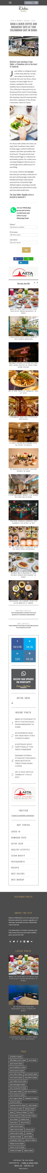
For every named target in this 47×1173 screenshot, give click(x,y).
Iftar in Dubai (25, 1123)
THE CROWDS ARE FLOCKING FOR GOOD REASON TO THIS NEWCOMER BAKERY (23, 612)
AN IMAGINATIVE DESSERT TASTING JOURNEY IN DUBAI (23, 470)
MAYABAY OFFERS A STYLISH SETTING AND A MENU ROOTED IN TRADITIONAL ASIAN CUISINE (23, 365)
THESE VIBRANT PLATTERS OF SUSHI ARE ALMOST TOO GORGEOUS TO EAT (23, 625)
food (31, 1112)
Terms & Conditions (29, 1163)
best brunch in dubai (17, 1071)
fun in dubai (14, 1119)
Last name (13, 240)
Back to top (23, 1168)
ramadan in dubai (15, 1136)
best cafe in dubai (16, 1074)
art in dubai (32, 1060)
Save (26, 250)
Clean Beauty (18, 855)
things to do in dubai (17, 1143)
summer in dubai (30, 1140)
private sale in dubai (16, 1133)
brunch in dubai (15, 1102)
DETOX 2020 (17, 843)
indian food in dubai (16, 1126)
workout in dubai (15, 1150)
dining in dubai (30, 1109)
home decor (14, 1123)
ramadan (29, 1133)
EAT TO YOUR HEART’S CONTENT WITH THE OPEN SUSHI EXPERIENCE (23, 548)
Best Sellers (18, 873)
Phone (12, 224)
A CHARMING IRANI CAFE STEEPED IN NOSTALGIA (23, 418)
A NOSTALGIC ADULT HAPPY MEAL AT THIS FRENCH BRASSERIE (23, 338)
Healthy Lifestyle (20, 849)
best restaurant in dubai (18, 1088)
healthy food (24, 1119)
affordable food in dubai (18, 1060)
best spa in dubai (30, 1091)
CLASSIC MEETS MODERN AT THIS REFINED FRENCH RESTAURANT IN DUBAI (23, 575)
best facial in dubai (31, 1074)
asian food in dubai (16, 1064)
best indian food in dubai (18, 1081)
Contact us (29, 1165)
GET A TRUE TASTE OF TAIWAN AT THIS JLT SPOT (23, 392)
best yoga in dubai (16, 1098)
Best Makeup (17, 879)
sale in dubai (28, 1136)
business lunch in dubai (18, 1105)
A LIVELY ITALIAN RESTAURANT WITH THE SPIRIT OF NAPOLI (23, 444)
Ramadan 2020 (18, 837)
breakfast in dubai (31, 1098)
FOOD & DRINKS (16, 21)
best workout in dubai (17, 1095)
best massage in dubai (17, 1084)
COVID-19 (16, 831)
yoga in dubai (28, 1150)
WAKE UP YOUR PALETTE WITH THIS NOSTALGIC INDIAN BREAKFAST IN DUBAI (23, 311)
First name (14, 232)
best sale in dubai (16, 1091)
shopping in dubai (16, 1140)
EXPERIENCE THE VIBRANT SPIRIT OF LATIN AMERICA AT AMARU (23, 602)
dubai (12, 1112)
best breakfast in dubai (17, 1067)
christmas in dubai (16, 1109)
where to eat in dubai (17, 1147)
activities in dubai (16, 1057)
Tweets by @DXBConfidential (22, 815)
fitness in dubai (21, 1112)
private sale (30, 1130)
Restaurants (18, 861)
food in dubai (14, 1116)
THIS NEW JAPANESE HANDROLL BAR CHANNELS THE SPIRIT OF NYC (23, 522)
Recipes (15, 867)
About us (18, 1165)
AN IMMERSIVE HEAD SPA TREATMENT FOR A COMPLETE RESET (25, 735)
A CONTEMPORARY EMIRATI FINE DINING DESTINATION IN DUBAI (23, 496)
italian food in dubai (16, 1130)
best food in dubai (16, 1077)
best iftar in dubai (31, 1077)
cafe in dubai (32, 1105)
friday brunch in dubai (28, 1116)
